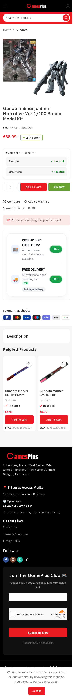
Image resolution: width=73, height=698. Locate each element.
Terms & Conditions (15, 534)
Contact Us (10, 527)
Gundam (21, 30)
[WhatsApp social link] (20, 560)
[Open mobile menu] (5, 6)
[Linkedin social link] (28, 208)
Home (7, 30)
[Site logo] (36, 5)
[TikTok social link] (27, 560)
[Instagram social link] (13, 560)
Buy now (59, 187)
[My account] (68, 6)
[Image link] (22, 456)
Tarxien (25, 494)
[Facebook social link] (14, 208)
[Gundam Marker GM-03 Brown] (19, 372)
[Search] (66, 17)
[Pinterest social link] (23, 208)
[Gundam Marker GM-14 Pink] (54, 372)
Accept (36, 690)
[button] (19, 419)
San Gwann (10, 494)
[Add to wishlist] (28, 363)
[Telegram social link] (33, 208)
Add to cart (33, 187)
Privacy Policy (11, 541)
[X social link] (18, 208)
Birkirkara (39, 494)
